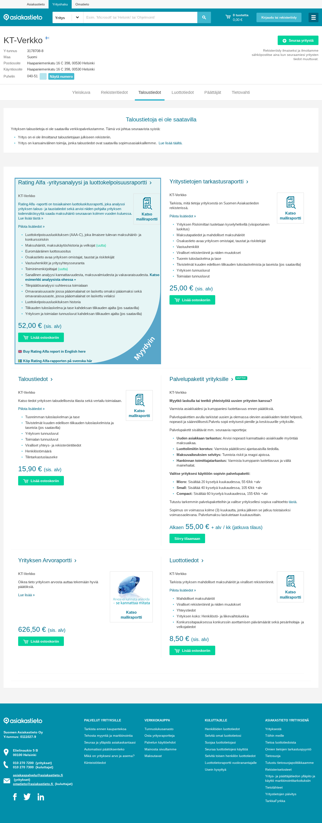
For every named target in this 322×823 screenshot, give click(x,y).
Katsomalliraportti (146, 216)
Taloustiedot (149, 92)
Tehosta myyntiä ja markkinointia (108, 735)
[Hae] (204, 17)
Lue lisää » (26, 595)
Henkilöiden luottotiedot (222, 729)
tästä (292, 502)
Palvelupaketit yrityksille (198, 379)
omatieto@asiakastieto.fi (33, 784)
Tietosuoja (273, 756)
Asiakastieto (36, 4)
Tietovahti (241, 92)
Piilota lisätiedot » (31, 226)
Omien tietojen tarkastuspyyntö (288, 749)
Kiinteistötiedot (95, 763)
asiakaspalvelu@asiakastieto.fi (38, 775)
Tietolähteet (274, 787)
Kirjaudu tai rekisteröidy (279, 17)
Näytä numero (61, 76)
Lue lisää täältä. (170, 143)
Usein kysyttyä (215, 769)
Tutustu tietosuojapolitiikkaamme (289, 763)
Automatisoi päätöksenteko (104, 749)
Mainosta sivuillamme (160, 749)
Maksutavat (153, 756)
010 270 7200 (32, 763)
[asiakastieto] (28, 17)
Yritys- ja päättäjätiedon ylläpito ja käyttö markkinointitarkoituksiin (290, 778)
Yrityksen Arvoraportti (45, 560)
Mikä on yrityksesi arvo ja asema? (109, 756)
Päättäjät (212, 92)
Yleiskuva (81, 92)
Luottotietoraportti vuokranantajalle (231, 763)
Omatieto (82, 4)
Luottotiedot (183, 92)
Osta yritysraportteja (159, 735)
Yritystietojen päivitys (280, 794)
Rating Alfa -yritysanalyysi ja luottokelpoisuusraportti (82, 182)
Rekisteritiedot (114, 92)
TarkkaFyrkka (275, 801)
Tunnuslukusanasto (158, 729)
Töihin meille (274, 735)
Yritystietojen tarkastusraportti (206, 181)
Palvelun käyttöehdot (160, 742)
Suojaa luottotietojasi (220, 742)
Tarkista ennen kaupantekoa (105, 729)
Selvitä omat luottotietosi (223, 735)
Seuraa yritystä (301, 40)
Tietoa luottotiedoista (280, 742)
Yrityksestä (273, 729)
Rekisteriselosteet (278, 769)
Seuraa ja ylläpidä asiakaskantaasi (110, 742)
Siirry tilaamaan (187, 539)
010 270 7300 (33, 767)
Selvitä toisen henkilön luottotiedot (230, 756)
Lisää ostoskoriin (45, 337)
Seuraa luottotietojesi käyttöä (226, 749)
